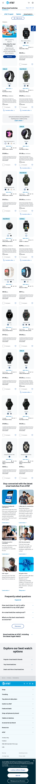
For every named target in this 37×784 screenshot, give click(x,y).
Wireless (9, 677)
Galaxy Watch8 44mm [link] (7, 373)
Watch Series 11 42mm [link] (7, 149)
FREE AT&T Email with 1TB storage (10, 744)
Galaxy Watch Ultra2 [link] (24, 91)
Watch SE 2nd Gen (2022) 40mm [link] (8, 463)
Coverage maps (5, 756)
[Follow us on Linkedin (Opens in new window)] (33, 684)
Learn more (5, 522)
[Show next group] (35, 14)
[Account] (33, 3)
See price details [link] (22, 59)
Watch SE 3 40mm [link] (6, 287)
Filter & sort (19, 18)
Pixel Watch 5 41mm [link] (7, 91)
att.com (3, 677)
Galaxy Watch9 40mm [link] (7, 241)
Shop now (22, 590)
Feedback (4, 740)
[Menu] (3, 3)
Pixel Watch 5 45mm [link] (23, 149)
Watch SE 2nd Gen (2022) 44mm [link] (25, 463)
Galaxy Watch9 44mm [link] (24, 195)
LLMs (3, 747)
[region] (9, 45)
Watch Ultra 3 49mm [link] (24, 48)
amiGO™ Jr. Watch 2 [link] (23, 241)
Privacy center (22, 756)
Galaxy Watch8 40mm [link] (7, 330)
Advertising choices (23, 753)
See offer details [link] (5, 104)
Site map (4, 753)
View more (18, 626)
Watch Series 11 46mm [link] (7, 195)
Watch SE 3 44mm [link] (23, 287)
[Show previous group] (1, 14)
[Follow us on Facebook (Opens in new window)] (27, 684)
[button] (30, 8)
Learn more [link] (18, 120)
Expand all (18, 600)
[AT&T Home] (10, 3)
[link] (26, 45)
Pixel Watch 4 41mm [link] (24, 419)
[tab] (9, 14)
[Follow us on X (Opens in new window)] (24, 684)
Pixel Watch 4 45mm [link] (7, 419)
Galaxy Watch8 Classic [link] (24, 373)
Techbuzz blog (5, 737)
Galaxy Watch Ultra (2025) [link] (25, 330)
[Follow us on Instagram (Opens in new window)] (30, 684)
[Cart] (29, 3)
